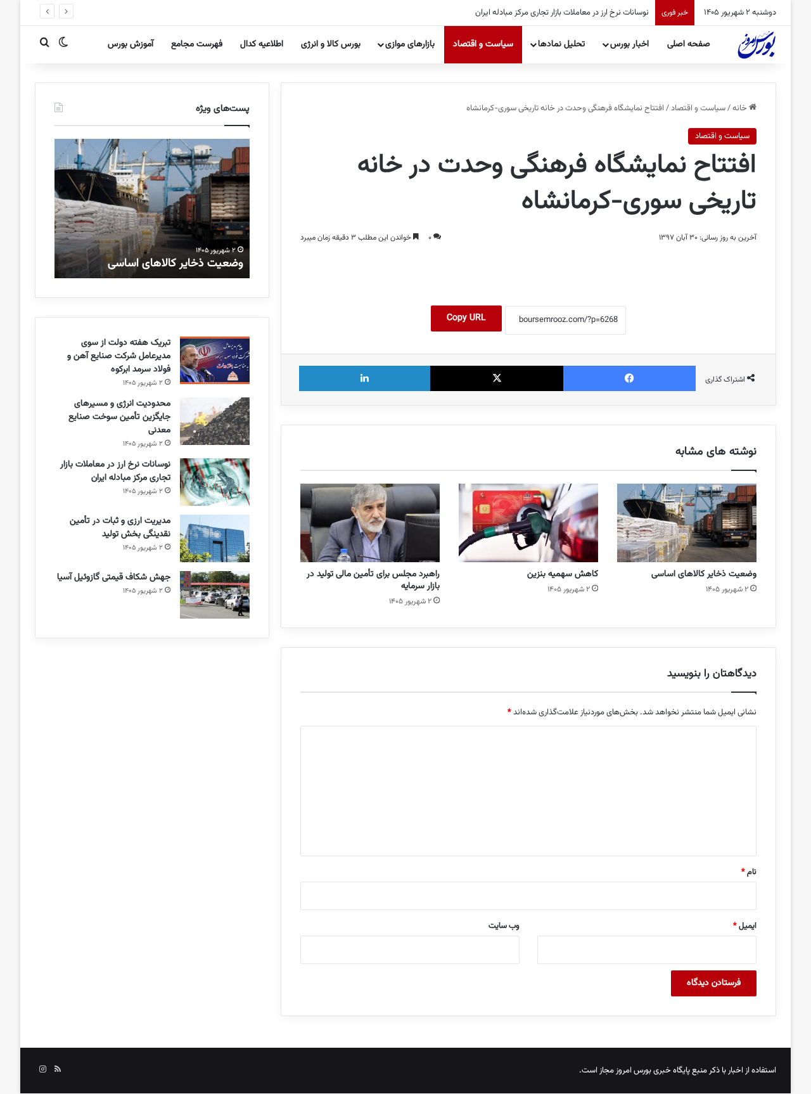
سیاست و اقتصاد (483, 44)
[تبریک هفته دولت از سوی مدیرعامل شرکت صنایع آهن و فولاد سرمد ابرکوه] (215, 360)
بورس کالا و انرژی (331, 44)
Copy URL (466, 318)
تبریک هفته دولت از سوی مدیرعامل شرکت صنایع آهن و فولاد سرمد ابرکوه (118, 356)
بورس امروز (633, 1070)
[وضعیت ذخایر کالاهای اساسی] (687, 523)
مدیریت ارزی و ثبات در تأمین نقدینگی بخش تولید (120, 527)
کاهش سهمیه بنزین (562, 574)
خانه (740, 108)
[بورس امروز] (756, 44)
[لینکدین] (364, 378)
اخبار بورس (629, 44)
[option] (152, 208)
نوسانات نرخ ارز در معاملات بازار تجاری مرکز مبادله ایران (562, 12)
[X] (496, 378)
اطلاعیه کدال (261, 44)
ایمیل (745, 926)
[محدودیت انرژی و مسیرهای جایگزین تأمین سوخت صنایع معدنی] (215, 421)
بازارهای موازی (410, 44)
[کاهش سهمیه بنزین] (528, 523)
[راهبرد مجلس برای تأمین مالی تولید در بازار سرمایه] (370, 523)
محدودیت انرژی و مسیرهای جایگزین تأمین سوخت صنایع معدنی (119, 417)
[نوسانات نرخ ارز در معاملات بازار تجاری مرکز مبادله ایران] (215, 482)
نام (749, 872)
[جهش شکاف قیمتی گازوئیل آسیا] (215, 595)
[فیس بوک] (629, 378)
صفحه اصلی (688, 44)
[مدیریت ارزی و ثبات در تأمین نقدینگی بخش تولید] (215, 538)
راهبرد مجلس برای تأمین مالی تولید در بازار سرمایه (373, 580)
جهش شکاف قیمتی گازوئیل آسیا (113, 577)
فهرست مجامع (196, 44)
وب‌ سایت (504, 926)
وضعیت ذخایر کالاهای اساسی (704, 574)
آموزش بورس (130, 44)
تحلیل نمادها (561, 44)
